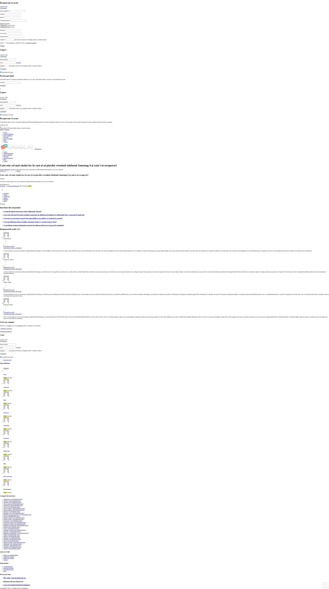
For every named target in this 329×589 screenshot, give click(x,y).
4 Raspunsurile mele (13, 186)
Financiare (12, 521)
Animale (12, 502)
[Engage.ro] (21, 149)
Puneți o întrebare (5, 129)
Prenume (2, 30)
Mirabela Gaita (6, 451)
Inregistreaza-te (7, 360)
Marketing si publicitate (16, 533)
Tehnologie (12, 544)
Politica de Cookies (8, 558)
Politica (11, 534)
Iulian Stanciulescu (7, 489)
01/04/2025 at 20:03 (8, 246)
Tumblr (5, 198)
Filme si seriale (13, 519)
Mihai (4, 463)
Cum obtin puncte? (8, 569)
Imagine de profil (4, 23)
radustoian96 (6, 387)
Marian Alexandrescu (7, 476)
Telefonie (6, 169)
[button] (3, 8)
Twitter (5, 195)
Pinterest (5, 199)
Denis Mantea (6, 412)
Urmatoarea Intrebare (6, 331)
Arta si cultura (13, 504)
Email (5, 201)
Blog (4, 140)
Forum (5, 132)
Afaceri (12, 501)
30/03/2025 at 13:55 (8, 267)
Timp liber (12, 547)
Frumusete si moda (14, 522)
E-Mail (2, 14)
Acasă (1, 169)
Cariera (11, 507)
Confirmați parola (5, 20)
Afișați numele (4, 36)
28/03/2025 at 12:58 (8, 290)
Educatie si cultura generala (17, 514)
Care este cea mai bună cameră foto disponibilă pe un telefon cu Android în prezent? (33, 218)
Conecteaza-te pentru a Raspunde (12, 248)
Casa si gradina (14, 508)
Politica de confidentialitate (10, 555)
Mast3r (4, 374)
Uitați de (18, 62)
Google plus (6, 196)
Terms (2, 43)
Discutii (11, 511)
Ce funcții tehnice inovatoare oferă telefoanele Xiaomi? (22, 211)
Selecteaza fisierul (5, 27)
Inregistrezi (20, 325)
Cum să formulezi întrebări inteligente (16, 585)
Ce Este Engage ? (8, 566)
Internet (11, 527)
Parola (2, 17)
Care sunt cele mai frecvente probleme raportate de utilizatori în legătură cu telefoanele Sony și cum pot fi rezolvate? (44, 215)
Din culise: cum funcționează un (14, 578)
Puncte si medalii (8, 138)
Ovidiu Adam (6, 438)
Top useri (5, 137)
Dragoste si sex (13, 513)
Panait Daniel (6, 425)
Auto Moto (13, 505)
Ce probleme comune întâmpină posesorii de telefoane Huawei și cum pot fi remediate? (33, 225)
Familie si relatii (14, 518)
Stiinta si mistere (14, 542)
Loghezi (9, 325)
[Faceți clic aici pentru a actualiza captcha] (17, 40)
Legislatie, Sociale (14, 530)
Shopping (12, 539)
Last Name (3, 33)
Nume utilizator (4, 11)
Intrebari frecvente (8, 568)
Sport (11, 541)
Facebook (6, 193)
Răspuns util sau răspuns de (13, 581)
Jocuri (11, 528)
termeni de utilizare (31, 43)
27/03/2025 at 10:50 (8, 312)
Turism (12, 548)
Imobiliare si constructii (16, 525)
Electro (11, 516)
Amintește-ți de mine (7, 72)
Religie (11, 536)
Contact (5, 142)
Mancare (12, 531)
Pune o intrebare (7, 135)
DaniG (4, 399)
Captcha (2, 39)
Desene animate (14, 510)
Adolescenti (13, 499)
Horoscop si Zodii (14, 524)
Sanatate (12, 538)
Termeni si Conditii (8, 556)
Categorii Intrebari (8, 134)
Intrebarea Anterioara (6, 328)
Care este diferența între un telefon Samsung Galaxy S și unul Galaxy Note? (30, 222)
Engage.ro (25, 588)
